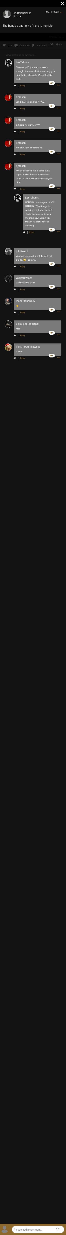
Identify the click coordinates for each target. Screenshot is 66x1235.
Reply (22, 86)
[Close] (62, 4)
